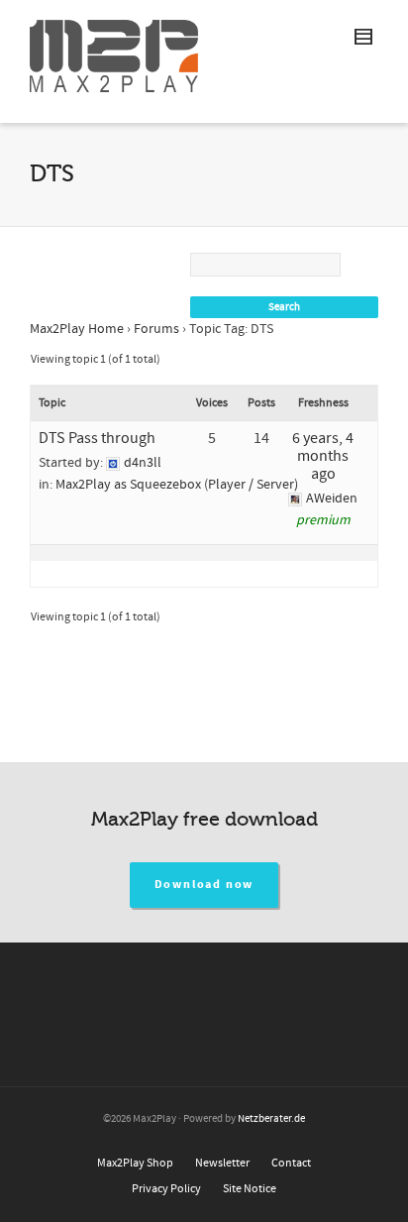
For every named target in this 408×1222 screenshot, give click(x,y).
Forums (156, 329)
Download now (204, 884)
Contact (291, 1163)
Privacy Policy (166, 1188)
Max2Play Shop (135, 1163)
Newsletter (222, 1163)
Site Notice (249, 1188)
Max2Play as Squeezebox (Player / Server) (176, 485)
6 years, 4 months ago (323, 456)
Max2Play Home (77, 329)
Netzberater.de (271, 1119)
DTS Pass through (97, 438)
